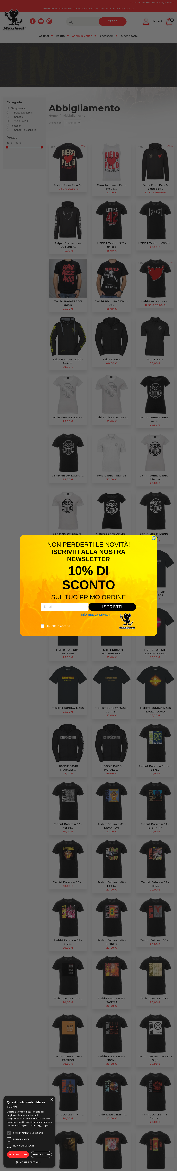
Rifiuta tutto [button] (41, 1154)
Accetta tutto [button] (18, 1154)
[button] (29, 1162)
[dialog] (29, 1132)
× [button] (51, 1099)
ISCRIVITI (112, 606)
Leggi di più (43, 1125)
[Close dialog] (153, 538)
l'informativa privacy (95, 614)
